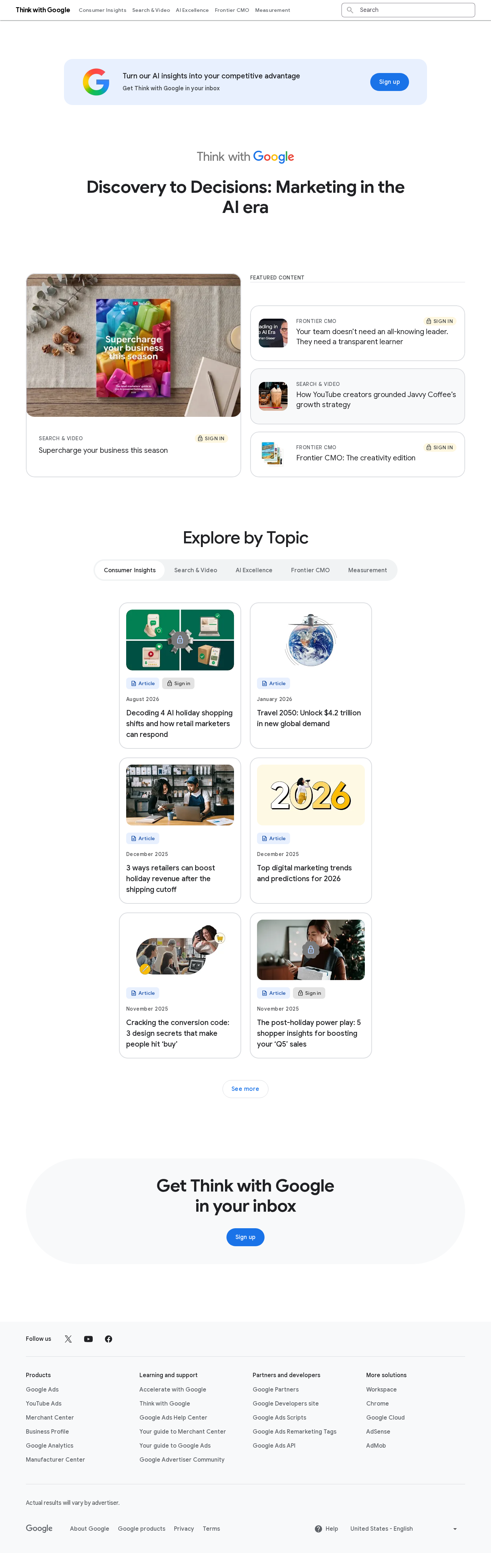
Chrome (377, 1403)
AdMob (376, 1445)
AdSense (378, 1431)
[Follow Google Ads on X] (68, 1339)
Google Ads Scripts (279, 1417)
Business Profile (47, 1431)
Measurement (272, 10)
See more (245, 1089)
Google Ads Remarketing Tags (294, 1431)
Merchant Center (50, 1417)
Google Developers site (286, 1403)
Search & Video (151, 10)
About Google (89, 1528)
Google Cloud (385, 1417)
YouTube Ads (43, 1403)
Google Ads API (274, 1445)
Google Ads (42, 1389)
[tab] (130, 570)
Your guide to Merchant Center (182, 1431)
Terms (211, 1528)
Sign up (389, 82)
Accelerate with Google (172, 1389)
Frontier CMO (232, 10)
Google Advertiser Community (182, 1459)
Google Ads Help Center (173, 1417)
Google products (141, 1528)
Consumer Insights (103, 10)
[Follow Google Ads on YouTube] (88, 1339)
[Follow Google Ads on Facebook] (108, 1339)
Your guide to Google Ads (175, 1445)
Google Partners (276, 1389)
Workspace (381, 1389)
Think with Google (164, 1403)
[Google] (39, 1529)
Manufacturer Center (55, 1459)
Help (332, 1528)
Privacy (184, 1528)
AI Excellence (192, 10)
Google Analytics (49, 1445)
